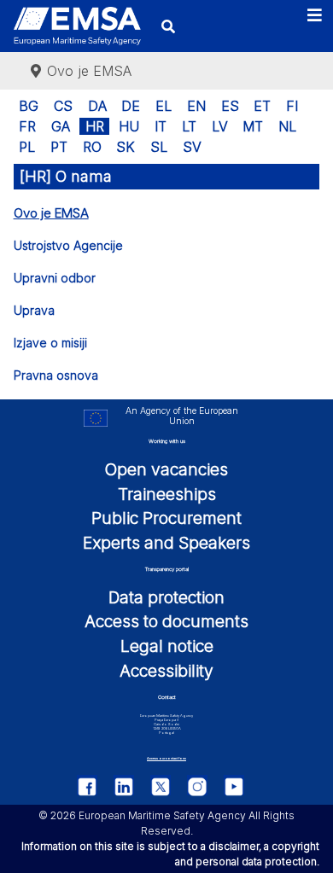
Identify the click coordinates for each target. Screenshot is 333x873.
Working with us (167, 441)
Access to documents (166, 621)
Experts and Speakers (166, 543)
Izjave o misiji (50, 342)
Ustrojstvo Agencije (68, 245)
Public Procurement (166, 518)
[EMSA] (77, 26)
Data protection (166, 597)
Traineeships (167, 494)
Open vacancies (166, 469)
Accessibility (166, 671)
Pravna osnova (56, 375)
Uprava (34, 310)
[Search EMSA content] (168, 26)
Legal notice (166, 646)
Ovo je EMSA (51, 213)
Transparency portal (167, 569)
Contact (167, 697)
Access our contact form (166, 758)
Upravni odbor (55, 278)
